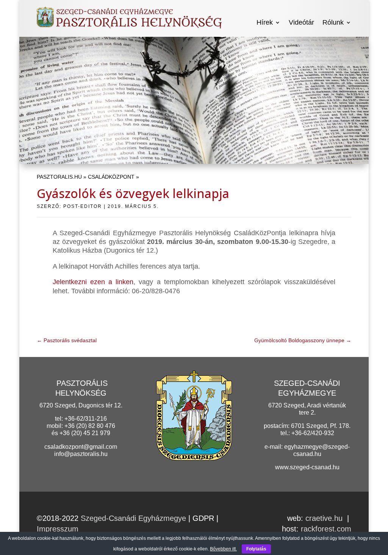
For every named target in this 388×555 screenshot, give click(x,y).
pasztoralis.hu (59, 177)
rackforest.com (326, 529)
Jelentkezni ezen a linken (93, 282)
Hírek (265, 22)
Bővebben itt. (223, 549)
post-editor (82, 206)
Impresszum (57, 529)
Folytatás (256, 549)
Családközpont (111, 177)
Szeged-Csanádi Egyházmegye (133, 518)
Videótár (301, 22)
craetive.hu (324, 518)
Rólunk (333, 22)
